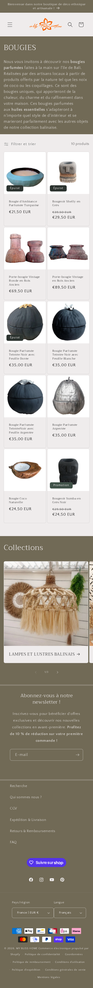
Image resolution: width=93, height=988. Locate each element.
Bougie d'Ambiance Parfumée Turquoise (24, 203)
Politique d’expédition (26, 969)
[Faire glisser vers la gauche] (35, 672)
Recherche (18, 786)
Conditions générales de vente (65, 969)
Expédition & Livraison (28, 820)
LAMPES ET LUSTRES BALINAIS (42, 654)
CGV (13, 808)
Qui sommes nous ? (26, 797)
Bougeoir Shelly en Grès (66, 203)
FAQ (13, 842)
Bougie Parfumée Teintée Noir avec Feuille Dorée (22, 355)
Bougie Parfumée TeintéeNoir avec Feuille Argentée (21, 428)
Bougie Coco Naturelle (18, 500)
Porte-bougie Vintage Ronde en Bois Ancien (24, 281)
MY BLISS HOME (27, 948)
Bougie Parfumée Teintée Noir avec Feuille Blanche (65, 355)
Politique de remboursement (31, 962)
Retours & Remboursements (32, 831)
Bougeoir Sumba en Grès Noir (66, 500)
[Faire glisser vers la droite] (57, 672)
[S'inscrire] (77, 755)
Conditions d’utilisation (70, 962)
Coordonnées (74, 954)
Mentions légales (48, 977)
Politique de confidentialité (42, 954)
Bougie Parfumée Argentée (64, 427)
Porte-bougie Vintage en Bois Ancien (67, 279)
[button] (9, 24)
